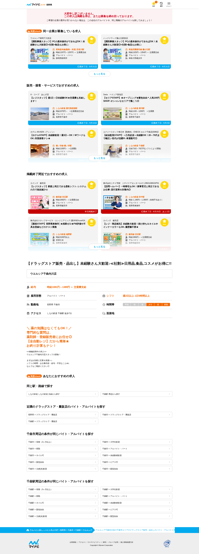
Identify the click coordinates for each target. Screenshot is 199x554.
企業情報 (73, 542)
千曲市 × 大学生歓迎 (111, 442)
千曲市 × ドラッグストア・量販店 (116, 415)
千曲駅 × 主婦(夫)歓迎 (37, 516)
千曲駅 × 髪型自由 (110, 516)
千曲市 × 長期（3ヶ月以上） (40, 442)
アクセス (82, 542)
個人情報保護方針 (126, 542)
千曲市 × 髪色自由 (36, 462)
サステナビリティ (93, 542)
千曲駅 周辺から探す (111, 394)
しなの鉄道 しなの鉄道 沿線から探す (44, 394)
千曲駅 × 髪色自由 (36, 509)
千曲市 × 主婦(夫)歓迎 (37, 469)
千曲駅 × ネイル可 (36, 503)
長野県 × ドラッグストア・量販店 (42, 415)
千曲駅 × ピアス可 (110, 509)
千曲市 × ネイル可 (36, 455)
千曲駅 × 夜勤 (34, 496)
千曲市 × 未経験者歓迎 (112, 455)
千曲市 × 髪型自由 (110, 469)
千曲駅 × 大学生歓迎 (111, 489)
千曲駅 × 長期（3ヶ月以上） (40, 489)
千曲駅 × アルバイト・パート (114, 496)
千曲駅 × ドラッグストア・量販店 (42, 421)
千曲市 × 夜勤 (34, 449)
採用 (104, 542)
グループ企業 (113, 542)
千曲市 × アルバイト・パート (114, 449)
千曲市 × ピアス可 (110, 462)
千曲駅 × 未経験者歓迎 (112, 503)
